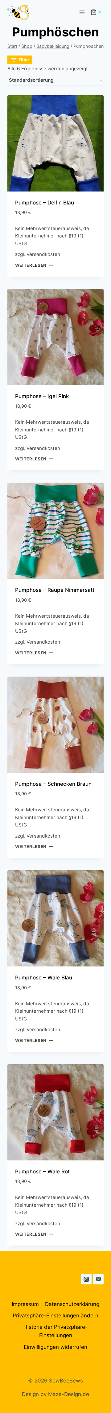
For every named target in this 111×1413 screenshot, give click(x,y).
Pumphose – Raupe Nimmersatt (54, 590)
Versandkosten (43, 254)
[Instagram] (86, 1279)
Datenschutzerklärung (72, 1304)
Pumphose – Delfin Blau (44, 203)
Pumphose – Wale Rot (42, 1171)
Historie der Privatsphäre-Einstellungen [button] (55, 1331)
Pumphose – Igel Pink (42, 396)
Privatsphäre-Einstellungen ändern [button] (55, 1315)
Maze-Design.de (68, 1394)
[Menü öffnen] (82, 12)
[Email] (98, 1279)
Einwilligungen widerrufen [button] (55, 1347)
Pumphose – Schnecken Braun (53, 784)
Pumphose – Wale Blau (43, 977)
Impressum (25, 1304)
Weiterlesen (31, 265)
